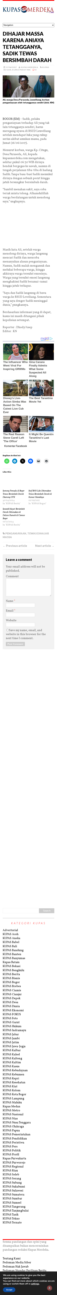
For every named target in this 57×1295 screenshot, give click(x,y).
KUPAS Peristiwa (21, 70)
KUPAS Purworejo (14, 1163)
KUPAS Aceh (11, 934)
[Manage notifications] (49, 1288)
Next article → (44, 545)
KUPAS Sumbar (12, 1199)
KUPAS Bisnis (11, 978)
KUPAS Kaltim (12, 1063)
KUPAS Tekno (11, 1219)
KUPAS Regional (13, 1167)
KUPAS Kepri (11, 1079)
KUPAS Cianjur (12, 994)
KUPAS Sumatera (13, 1195)
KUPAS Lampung (13, 1099)
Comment (12, 576)
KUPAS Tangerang (14, 1207)
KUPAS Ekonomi (13, 1011)
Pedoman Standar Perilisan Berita (24, 1271)
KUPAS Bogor (11, 982)
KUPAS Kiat (10, 1087)
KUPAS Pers (10, 1147)
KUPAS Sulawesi (13, 1191)
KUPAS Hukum (12, 1026)
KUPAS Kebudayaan (15, 1070)
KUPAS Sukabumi (14, 1187)
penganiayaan (15, 533)
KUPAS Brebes (12, 986)
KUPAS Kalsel (11, 1055)
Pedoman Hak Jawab (16, 1267)
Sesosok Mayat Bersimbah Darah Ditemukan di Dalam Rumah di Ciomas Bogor (14, 514)
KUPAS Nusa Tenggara (17, 1123)
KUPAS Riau (10, 1171)
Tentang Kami (12, 1259)
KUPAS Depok (11, 998)
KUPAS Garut (11, 1022)
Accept (9, 1289)
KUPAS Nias (10, 1119)
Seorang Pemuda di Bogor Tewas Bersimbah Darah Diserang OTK (13, 494)
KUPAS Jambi (11, 1039)
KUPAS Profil (11, 1155)
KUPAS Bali (10, 946)
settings (35, 1283)
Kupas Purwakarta (14, 1159)
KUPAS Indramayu (14, 1030)
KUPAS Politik (12, 1151)
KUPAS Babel (11, 942)
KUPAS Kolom (11, 1091)
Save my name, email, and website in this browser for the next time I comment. (26, 634)
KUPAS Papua (11, 1131)
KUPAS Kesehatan (14, 1083)
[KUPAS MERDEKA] (28, 12)
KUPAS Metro (11, 1111)
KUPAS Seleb (11, 1175)
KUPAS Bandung (13, 950)
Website (11, 621)
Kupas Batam (11, 962)
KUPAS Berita (11, 974)
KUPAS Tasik (11, 1215)
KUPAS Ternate (12, 1223)
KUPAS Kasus (11, 1067)
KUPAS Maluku (12, 1103)
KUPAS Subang (12, 1183)
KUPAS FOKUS (12, 1015)
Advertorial (10, 930)
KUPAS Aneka (11, 938)
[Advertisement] (28, 112)
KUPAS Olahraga (13, 1127)
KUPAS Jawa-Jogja (14, 1046)
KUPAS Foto (10, 1018)
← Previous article (15, 545)
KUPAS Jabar (11, 1035)
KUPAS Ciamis (12, 990)
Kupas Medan (11, 1107)
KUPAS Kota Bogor (14, 1095)
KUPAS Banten (12, 954)
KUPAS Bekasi (11, 966)
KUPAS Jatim (11, 1042)
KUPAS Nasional (13, 1115)
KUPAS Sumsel (12, 1203)
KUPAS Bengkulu (13, 970)
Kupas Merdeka (29, 67)
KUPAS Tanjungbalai (16, 1211)
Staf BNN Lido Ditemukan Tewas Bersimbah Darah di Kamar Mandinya (40, 494)
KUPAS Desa (10, 1002)
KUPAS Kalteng (12, 1059)
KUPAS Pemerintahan (16, 1135)
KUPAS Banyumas (14, 958)
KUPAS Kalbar (12, 1050)
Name (10, 601)
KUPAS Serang (12, 1179)
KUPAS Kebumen (13, 1075)
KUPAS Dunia (11, 1006)
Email (10, 611)
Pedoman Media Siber (17, 1263)
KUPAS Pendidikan (15, 1139)
